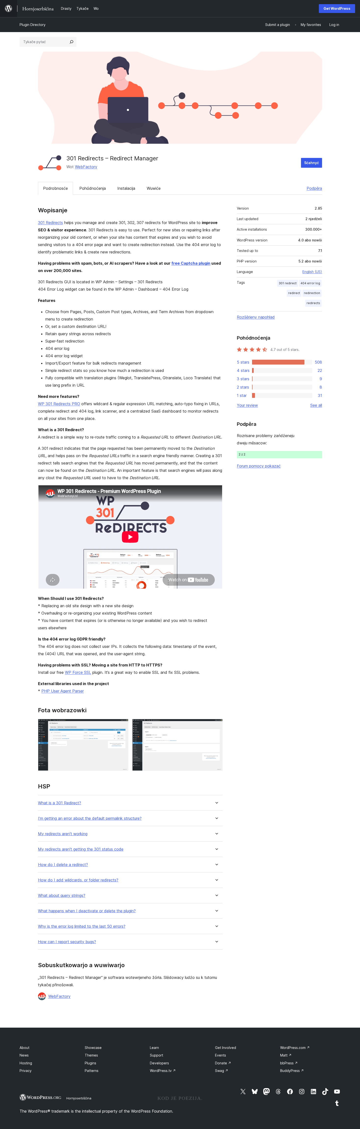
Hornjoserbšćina (78, 1098)
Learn (154, 1048)
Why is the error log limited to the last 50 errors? (81, 926)
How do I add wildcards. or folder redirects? (78, 880)
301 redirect (288, 283)
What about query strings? (61, 895)
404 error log (310, 283)
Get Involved (225, 1048)
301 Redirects (50, 222)
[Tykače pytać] (71, 42)
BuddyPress (292, 1071)
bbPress (289, 1063)
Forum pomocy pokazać (259, 465)
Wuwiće (154, 188)
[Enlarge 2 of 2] (216, 725)
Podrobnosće (55, 188)
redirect (294, 293)
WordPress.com (295, 1048)
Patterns (91, 1071)
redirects (313, 303)
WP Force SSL (78, 672)
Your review (247, 405)
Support (156, 1055)
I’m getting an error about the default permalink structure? (90, 818)
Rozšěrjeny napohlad (256, 317)
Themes (91, 1055)
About (24, 1048)
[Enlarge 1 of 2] (121, 725)
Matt (286, 1055)
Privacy (26, 1071)
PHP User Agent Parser (62, 691)
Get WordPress (337, 8)
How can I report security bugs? (67, 941)
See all (316, 405)
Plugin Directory (33, 25)
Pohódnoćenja (92, 188)
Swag (221, 1071)
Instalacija (126, 188)
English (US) (312, 272)
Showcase (93, 1048)
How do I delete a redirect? (63, 864)
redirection (312, 293)
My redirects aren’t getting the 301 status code (80, 849)
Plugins (90, 1063)
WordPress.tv (163, 1071)
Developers (159, 1063)
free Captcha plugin (190, 263)
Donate (223, 1063)
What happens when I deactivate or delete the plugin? (87, 911)
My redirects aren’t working (62, 834)
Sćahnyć (311, 163)
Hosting (26, 1063)
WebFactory (86, 166)
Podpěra (314, 188)
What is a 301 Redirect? (59, 803)
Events (220, 1055)
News (24, 1055)
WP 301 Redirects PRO (59, 403)
